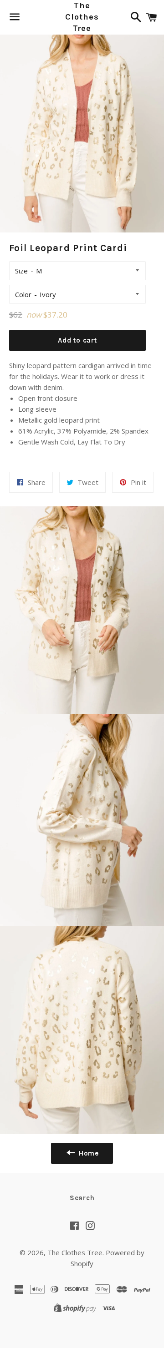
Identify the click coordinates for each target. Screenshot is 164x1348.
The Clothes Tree (81, 16)
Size (21, 270)
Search (82, 1198)
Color (23, 294)
